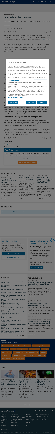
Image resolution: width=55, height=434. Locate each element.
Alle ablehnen (31, 102)
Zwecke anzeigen (13, 102)
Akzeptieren (42, 102)
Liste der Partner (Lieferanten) (15, 97)
